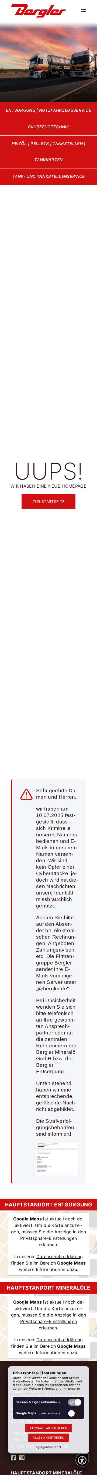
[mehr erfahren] (49, 1402)
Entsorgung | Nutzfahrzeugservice (48, 110)
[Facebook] (13, 1457)
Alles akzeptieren (48, 1437)
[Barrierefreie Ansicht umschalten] (82, 1460)
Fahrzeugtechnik (48, 126)
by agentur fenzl (48, 1447)
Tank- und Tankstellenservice (48, 176)
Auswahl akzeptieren (48, 1428)
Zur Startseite (48, 501)
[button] (83, 11)
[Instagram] (22, 1457)
